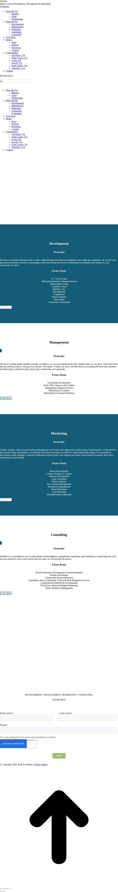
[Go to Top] (59, 885)
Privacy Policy (41, 764)
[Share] (4, 888)
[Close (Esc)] (1, 888)
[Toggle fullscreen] (7, 888)
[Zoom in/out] (10, 888)
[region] (59, 189)
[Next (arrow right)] (4, 891)
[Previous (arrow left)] (1, 891)
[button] (59, 215)
